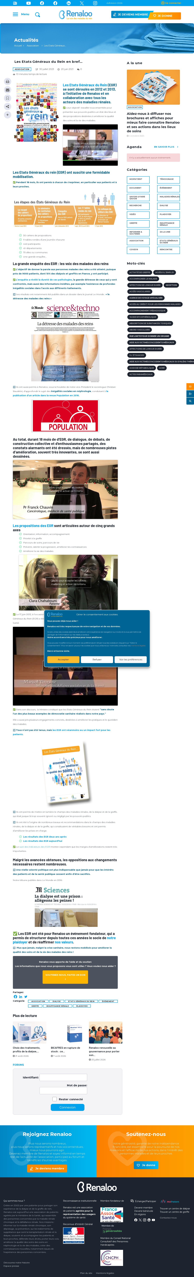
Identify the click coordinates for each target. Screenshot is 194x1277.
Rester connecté (71, 1099)
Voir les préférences (130, 659)
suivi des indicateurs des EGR (34, 846)
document (135, 188)
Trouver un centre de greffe (174, 1212)
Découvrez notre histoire (16, 1262)
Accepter (63, 659)
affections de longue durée (145, 349)
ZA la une (165, 232)
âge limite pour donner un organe (149, 336)
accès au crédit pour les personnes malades (155, 304)
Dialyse (57, 1001)
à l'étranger (136, 355)
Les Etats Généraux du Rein (85, 85)
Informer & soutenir (135, 233)
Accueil (18, 45)
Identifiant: (31, 1077)
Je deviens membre (49, 1168)
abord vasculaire (139, 330)
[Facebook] (15, 996)
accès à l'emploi (164, 272)
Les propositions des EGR (33, 525)
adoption (171, 285)
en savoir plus (164, 146)
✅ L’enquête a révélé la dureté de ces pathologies (42, 279)
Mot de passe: (77, 1085)
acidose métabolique (141, 368)
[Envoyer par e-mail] (7, 89)
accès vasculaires (139, 291)
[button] (190, 386)
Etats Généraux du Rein (81, 1001)
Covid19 (133, 249)
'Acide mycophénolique (142, 317)
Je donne (148, 1165)
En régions (140, 1214)
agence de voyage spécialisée (145, 298)
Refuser (97, 659)
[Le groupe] (55, 3)
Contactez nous (168, 1217)
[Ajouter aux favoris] (7, 98)
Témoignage (167, 179)
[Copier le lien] (7, 106)
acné (162, 368)
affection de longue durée (145, 285)
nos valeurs (64, 942)
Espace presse (11, 1266)
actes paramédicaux (140, 374)
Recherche (135, 205)
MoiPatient (135, 179)
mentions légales (138, 645)
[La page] (42, 3)
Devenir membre (143, 1207)
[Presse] (15, 3)
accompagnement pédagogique (147, 310)
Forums (18, 1064)
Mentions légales (105, 1273)
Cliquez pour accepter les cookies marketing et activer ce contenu (90, 145)
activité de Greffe (139, 272)
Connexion (68, 1107)
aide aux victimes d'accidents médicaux (151, 342)
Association (33, 45)
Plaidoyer (81, 1006)
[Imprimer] (7, 81)
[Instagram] (95, 3)
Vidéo (132, 214)
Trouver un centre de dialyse (175, 1208)
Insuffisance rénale (57, 1006)
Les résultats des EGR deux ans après (45, 836)
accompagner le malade (143, 279)
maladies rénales (170, 197)
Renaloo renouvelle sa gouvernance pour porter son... (104, 1051)
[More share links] (7, 114)
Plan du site (86, 1273)
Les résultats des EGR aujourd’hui (42, 841)
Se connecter (173, 3)
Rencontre (166, 249)
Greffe (35, 1006)
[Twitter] (82, 3)
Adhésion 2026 (114, 3)
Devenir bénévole (143, 1211)
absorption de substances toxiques (150, 323)
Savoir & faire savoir (137, 198)
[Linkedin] (69, 3)
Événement (108, 1001)
